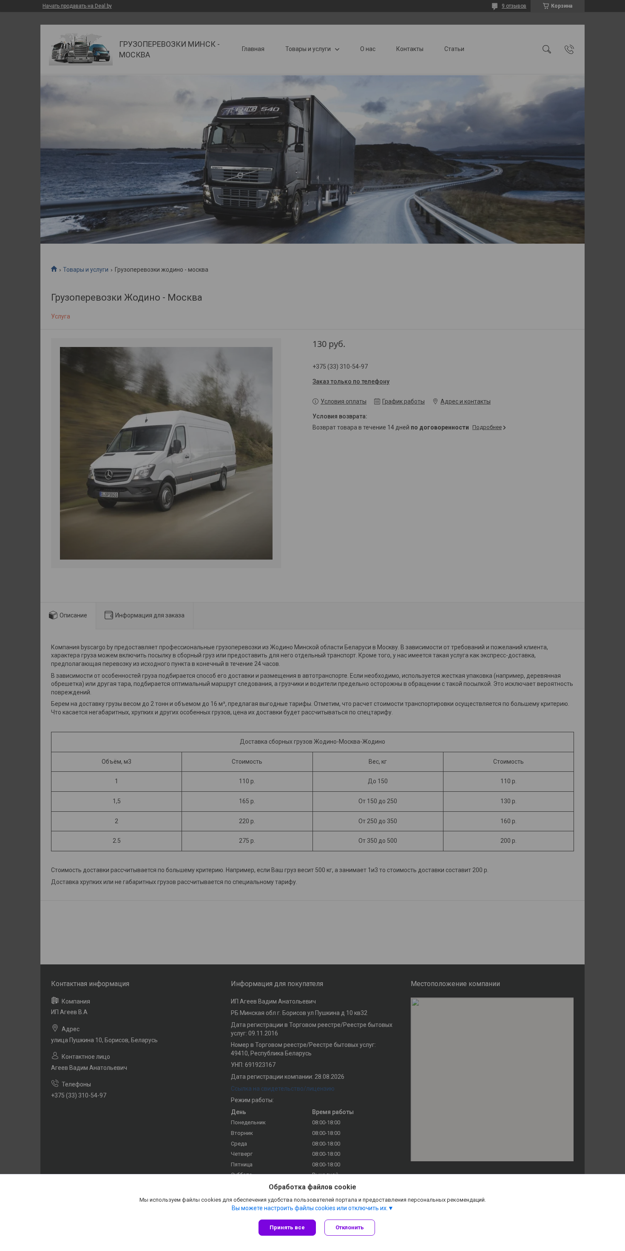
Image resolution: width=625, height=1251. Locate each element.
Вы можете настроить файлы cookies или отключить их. (310, 1208)
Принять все (287, 1227)
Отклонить (349, 1227)
